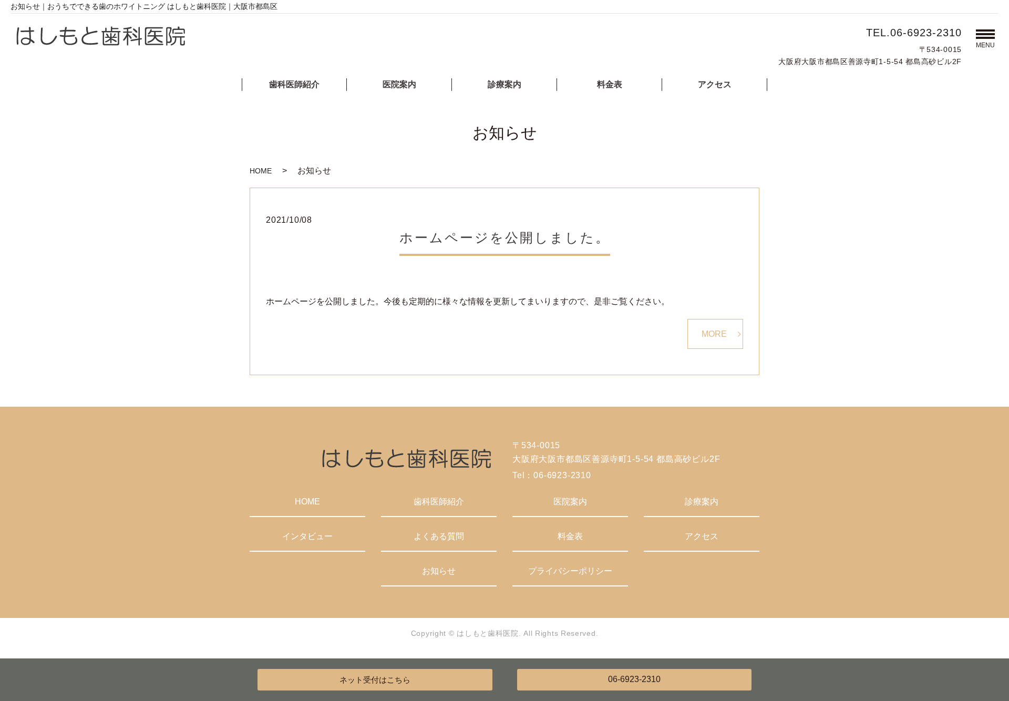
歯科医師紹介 (294, 84)
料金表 (609, 84)
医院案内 (399, 84)
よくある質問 (439, 536)
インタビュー (307, 536)
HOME (261, 171)
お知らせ (439, 570)
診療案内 (504, 84)
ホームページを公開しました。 (504, 237)
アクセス (715, 84)
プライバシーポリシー (570, 570)
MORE (714, 333)
